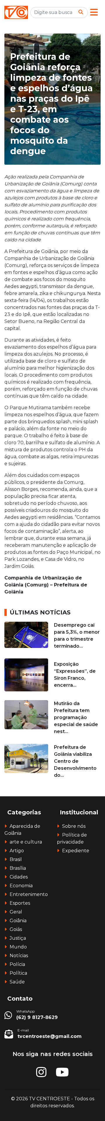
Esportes (20, 903)
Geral (16, 912)
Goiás (16, 929)
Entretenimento (29, 894)
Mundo (18, 947)
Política (18, 973)
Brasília (18, 868)
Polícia (17, 964)
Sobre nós (73, 826)
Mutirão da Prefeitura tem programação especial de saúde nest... (76, 717)
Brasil (16, 859)
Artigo (17, 850)
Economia (21, 885)
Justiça (18, 938)
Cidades (19, 877)
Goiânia (18, 920)
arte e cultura (26, 842)
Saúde (17, 982)
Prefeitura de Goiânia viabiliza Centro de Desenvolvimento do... (75, 761)
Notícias (19, 955)
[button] (94, 12)
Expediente (75, 850)
